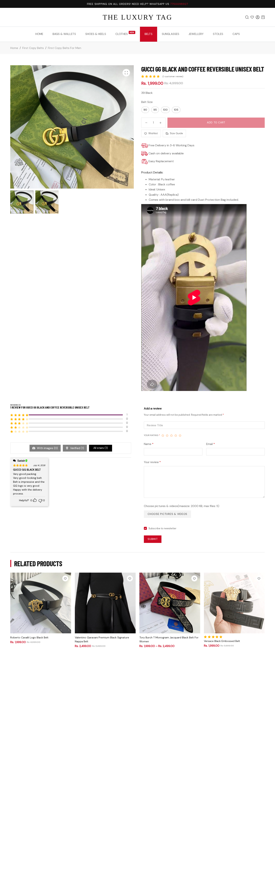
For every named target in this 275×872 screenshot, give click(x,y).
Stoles (218, 34)
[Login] (257, 17)
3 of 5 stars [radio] (171, 435)
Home (39, 34)
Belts (148, 34)
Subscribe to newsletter (162, 528)
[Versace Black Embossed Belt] (234, 603)
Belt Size (147, 102)
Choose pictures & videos (167, 514)
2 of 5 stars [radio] (167, 435)
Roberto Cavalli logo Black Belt (29, 637)
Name (148, 444)
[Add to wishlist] (65, 578)
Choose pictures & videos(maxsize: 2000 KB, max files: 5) (181, 506)
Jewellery (196, 34)
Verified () (76, 448)
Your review (152, 462)
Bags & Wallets (64, 34)
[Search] (247, 17)
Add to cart (216, 122)
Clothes (124, 33)
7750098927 (179, 4)
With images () (47, 448)
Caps (236, 34)
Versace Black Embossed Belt (222, 641)
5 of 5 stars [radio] (180, 435)
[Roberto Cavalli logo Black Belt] (40, 603)
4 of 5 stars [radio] (176, 435)
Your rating (152, 435)
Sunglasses (170, 34)
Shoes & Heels (95, 34)
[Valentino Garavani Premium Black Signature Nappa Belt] (105, 603)
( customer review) (172, 76)
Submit (153, 539)
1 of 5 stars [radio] (163, 435)
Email (210, 444)
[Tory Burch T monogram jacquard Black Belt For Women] (169, 603)
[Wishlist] (252, 17)
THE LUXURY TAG (137, 17)
